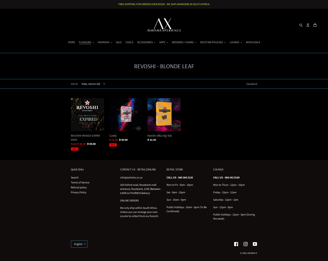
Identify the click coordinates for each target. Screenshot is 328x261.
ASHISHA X (252, 253)
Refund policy (79, 187)
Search (75, 177)
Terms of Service (80, 182)
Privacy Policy (78, 192)
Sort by (74, 84)
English (78, 244)
